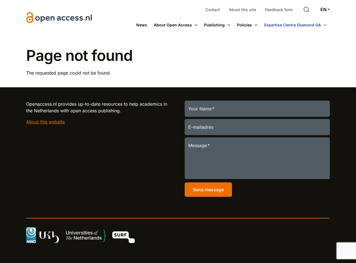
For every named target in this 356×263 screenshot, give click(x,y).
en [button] (323, 9)
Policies (244, 25)
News (141, 25)
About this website (45, 122)
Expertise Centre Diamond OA (292, 25)
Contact (213, 9)
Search (306, 9)
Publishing (214, 25)
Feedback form (279, 9)
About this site (242, 9)
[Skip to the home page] (59, 17)
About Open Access (173, 25)
